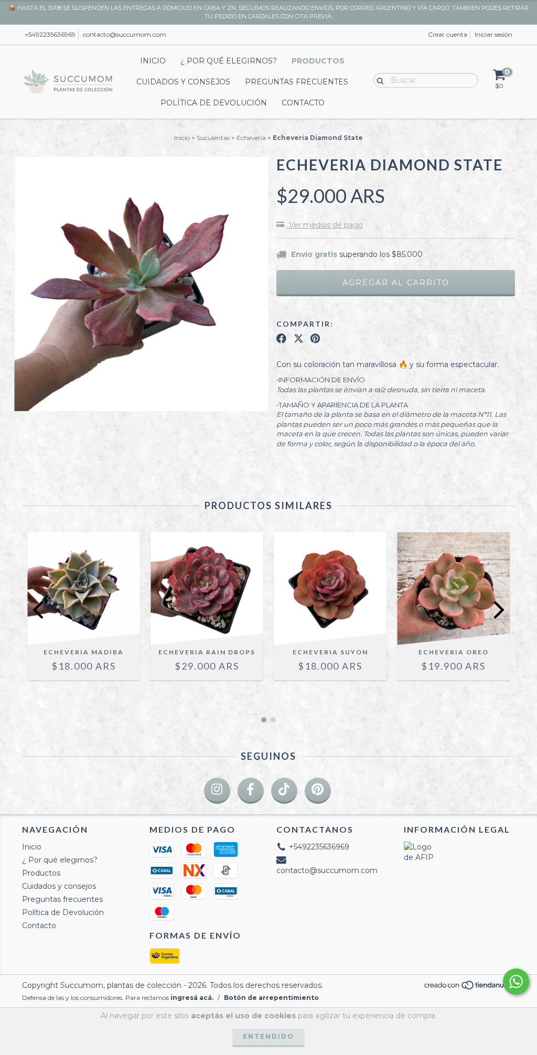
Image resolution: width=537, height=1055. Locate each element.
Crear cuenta (447, 34)
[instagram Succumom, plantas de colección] (217, 791)
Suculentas (213, 138)
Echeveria (251, 138)
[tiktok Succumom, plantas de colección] (284, 791)
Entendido (268, 1036)
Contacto (303, 102)
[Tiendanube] (469, 988)
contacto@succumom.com (124, 34)
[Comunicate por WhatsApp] (516, 981)
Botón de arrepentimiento (271, 998)
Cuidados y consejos (183, 82)
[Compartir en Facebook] (281, 338)
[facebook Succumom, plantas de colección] (251, 791)
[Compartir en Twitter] (299, 338)
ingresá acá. (191, 998)
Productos (318, 61)
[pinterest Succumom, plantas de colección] (318, 791)
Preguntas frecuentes (296, 82)
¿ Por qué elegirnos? (228, 61)
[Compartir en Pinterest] (315, 338)
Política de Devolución (213, 102)
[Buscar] (377, 80)
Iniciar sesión (493, 34)
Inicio (153, 61)
